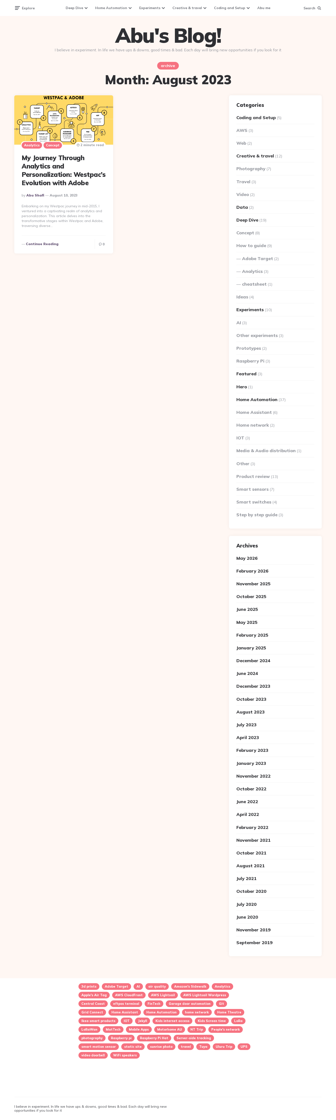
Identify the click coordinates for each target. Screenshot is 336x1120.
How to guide (251, 245)
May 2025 (247, 622)
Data (242, 207)
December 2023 (253, 686)
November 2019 (253, 930)
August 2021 (250, 865)
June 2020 (247, 917)
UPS (244, 1047)
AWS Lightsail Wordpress (204, 995)
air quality (157, 986)
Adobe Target (257, 258)
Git (221, 1004)
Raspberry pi (121, 1038)
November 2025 (253, 584)
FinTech (154, 1004)
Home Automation (111, 8)
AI (238, 322)
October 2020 (251, 891)
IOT (240, 438)
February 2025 (252, 635)
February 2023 (252, 750)
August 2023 (250, 712)
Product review (253, 476)
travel (186, 1047)
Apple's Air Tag (94, 995)
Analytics (32, 145)
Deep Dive (74, 8)
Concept (53, 145)
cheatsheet (254, 284)
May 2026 (247, 558)
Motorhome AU (169, 1029)
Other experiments (257, 335)
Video (242, 194)
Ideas (242, 297)
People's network (225, 1029)
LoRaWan (89, 1029)
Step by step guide (256, 515)
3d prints (88, 986)
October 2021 (251, 853)
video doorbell (93, 1055)
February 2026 (252, 571)
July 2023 (246, 725)
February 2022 (252, 827)
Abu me (263, 8)
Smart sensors (252, 489)
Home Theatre (229, 1012)
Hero (241, 387)
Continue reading (42, 244)
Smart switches (253, 502)
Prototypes (248, 348)
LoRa (238, 1021)
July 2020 (246, 904)
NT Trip (196, 1029)
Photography (250, 168)
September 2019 (254, 942)
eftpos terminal (126, 1004)
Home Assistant (254, 412)
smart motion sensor (98, 1047)
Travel (243, 181)
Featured (246, 374)
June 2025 (247, 609)
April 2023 (247, 737)
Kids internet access (172, 1021)
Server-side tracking (194, 1038)
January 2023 (251, 763)
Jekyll (142, 1021)
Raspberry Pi (250, 361)
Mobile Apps (139, 1029)
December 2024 (253, 660)
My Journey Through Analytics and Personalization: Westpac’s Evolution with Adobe (64, 170)
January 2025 (251, 648)
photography (92, 1038)
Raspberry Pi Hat (154, 1038)
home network (197, 1012)
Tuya (203, 1047)
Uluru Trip (224, 1047)
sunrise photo (161, 1047)
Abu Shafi (35, 195)
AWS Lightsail (163, 995)
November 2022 (253, 776)
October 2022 (251, 789)
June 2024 (247, 673)
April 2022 (247, 814)
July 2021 (246, 878)
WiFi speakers (125, 1055)
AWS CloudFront (129, 995)
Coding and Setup (229, 8)
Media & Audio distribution (266, 450)
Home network (252, 425)
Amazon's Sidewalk (190, 986)
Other (242, 463)
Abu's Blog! (168, 35)
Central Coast (93, 1004)
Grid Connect (92, 1012)
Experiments (149, 8)
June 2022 (247, 801)
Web (241, 143)
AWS (241, 130)
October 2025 (251, 596)
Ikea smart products (98, 1021)
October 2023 (251, 699)
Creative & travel (187, 8)
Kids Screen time (212, 1021)
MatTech (113, 1029)
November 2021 (253, 840)
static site (133, 1047)
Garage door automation (190, 1004)
